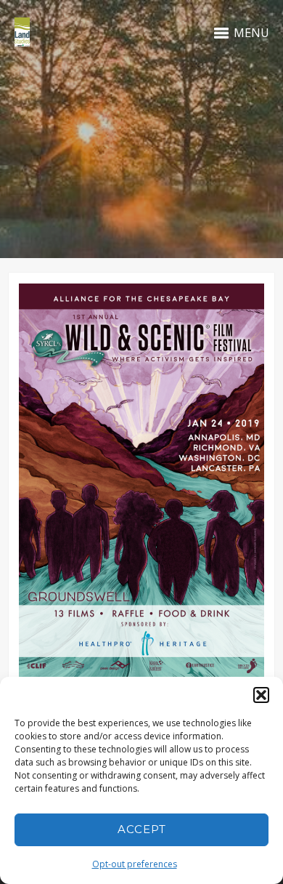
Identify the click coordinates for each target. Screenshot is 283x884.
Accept (142, 829)
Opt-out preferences (134, 864)
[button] (261, 695)
